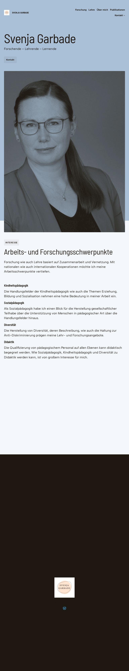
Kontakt (10, 59)
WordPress (76, 602)
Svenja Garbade (20, 12)
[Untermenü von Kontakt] (124, 15)
